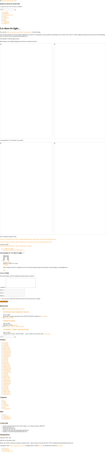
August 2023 (6, 384)
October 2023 (6, 381)
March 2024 (6, 376)
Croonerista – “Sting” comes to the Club (16, 329)
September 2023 (7, 383)
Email (2, 293)
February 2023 (6, 391)
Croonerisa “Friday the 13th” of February (14, 250)
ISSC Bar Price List (8, 15)
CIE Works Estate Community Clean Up (16, 312)
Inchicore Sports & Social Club (10, 3)
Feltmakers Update (9, 320)
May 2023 (5, 387)
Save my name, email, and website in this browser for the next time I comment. (21, 298)
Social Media (6, 22)
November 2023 (7, 380)
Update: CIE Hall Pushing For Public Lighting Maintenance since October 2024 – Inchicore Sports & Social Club (28, 239)
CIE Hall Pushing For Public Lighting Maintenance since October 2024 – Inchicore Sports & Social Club (26, 241)
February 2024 (6, 377)
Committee (5, 12)
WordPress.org (6, 418)
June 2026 (5, 342)
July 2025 (5, 358)
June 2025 (5, 359)
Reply (4, 270)
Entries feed (6, 416)
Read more (44, 316)
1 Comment (29, 246)
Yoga (4, 19)
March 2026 (6, 346)
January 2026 (6, 349)
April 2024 (5, 374)
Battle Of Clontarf (8, 248)
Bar (4, 400)
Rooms (5, 16)
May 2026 (5, 344)
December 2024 (7, 367)
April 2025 (5, 362)
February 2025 (6, 365)
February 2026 (6, 348)
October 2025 (6, 353)
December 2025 (7, 351)
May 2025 (5, 360)
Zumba (5, 20)
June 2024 (5, 373)
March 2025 (6, 363)
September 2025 (7, 355)
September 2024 (7, 372)
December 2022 (7, 394)
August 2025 (6, 356)
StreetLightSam (7, 262)
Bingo (4, 403)
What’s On (5, 13)
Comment (3, 287)
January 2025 (6, 366)
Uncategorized (22, 246)
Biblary (5, 401)
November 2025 (7, 352)
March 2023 (6, 390)
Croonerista (6, 17)
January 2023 (6, 392)
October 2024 (6, 370)
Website (2, 295)
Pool (4, 407)
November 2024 (7, 369)
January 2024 (6, 379)
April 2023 (5, 388)
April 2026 (5, 345)
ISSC (1, 246)
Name (2, 290)
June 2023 (5, 386)
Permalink (5, 264)
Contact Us (6, 23)
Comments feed (7, 417)
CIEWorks (5, 404)
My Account (6, 449)
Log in (4, 414)
